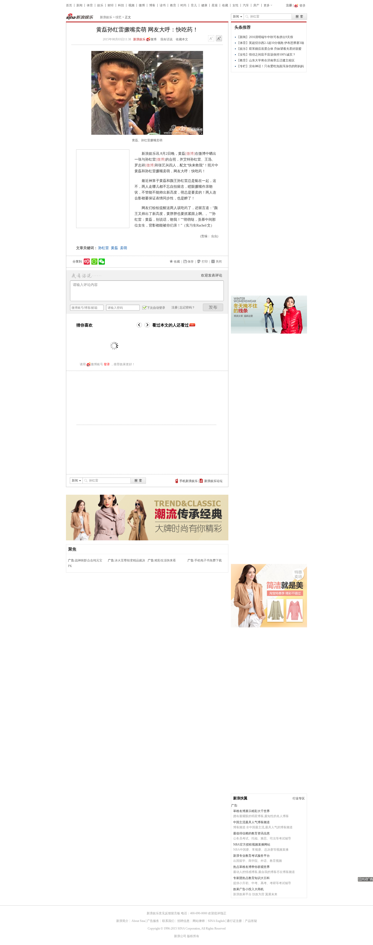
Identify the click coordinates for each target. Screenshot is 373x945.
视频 (131, 5)
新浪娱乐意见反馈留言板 (163, 913)
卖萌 (123, 248)
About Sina (138, 921)
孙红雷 (103, 248)
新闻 (79, 5)
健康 (204, 5)
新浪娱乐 (106, 17)
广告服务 (153, 921)
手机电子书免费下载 (208, 560)
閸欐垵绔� (213, 307)
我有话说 (166, 39)
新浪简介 (122, 921)
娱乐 (100, 5)
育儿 (194, 5)
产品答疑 (251, 921)
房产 (256, 5)
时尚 (183, 5)
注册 (289, 5)
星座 (215, 5)
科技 (121, 5)
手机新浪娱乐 (188, 481)
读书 (163, 5)
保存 (191, 261)
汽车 (246, 5)
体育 (90, 5)
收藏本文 (182, 39)
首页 (69, 5)
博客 (152, 5)
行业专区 (299, 798)
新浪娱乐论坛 (213, 481)
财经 (111, 5)
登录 (107, 364)
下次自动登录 (156, 308)
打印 (205, 261)
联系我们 (168, 921)
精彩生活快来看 (165, 560)
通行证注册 (234, 921)
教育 (173, 5)
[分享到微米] (87, 262)
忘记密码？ (187, 307)
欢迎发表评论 (211, 275)
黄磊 (114, 248)
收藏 (225, 5)
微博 (142, 5)
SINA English (216, 921)
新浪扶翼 (240, 798)
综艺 (118, 17)
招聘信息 (183, 921)
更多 (267, 5)
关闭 (219, 261)
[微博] (190, 154)
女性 (235, 5)
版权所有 (193, 936)
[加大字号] (219, 38)
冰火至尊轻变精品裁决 (130, 560)
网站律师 (199, 921)
